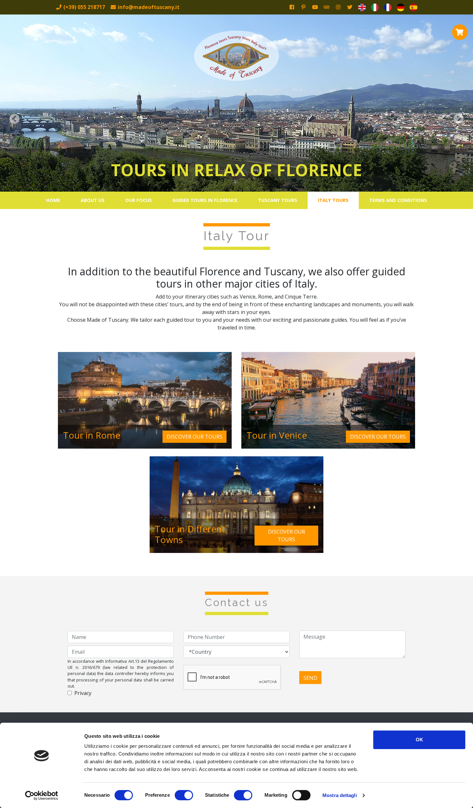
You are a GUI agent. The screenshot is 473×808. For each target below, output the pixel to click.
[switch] (184, 795)
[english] (362, 7)
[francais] (387, 7)
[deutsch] (400, 7)
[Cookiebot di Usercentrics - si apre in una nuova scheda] (42, 795)
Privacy (82, 693)
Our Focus (138, 200)
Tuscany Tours (277, 200)
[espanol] (413, 7)
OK (419, 739)
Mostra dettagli (339, 795)
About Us (93, 200)
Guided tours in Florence (204, 200)
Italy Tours (333, 200)
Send (310, 677)
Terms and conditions (398, 200)
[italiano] (374, 7)
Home (53, 200)
